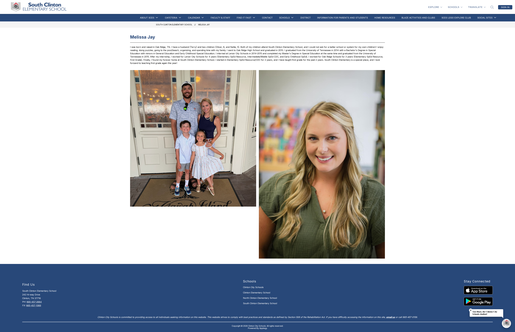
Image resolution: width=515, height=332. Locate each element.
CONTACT (267, 17)
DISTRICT (305, 17)
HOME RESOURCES (384, 17)
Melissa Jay (204, 24)
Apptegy (263, 328)
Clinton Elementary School (256, 292)
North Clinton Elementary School (260, 298)
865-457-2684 (34, 302)
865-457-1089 (33, 305)
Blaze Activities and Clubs (418, 17)
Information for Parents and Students (342, 17)
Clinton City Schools (253, 287)
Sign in (505, 7)
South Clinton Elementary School (174, 24)
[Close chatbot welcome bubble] (470, 310)
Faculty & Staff (220, 17)
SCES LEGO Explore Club (456, 17)
